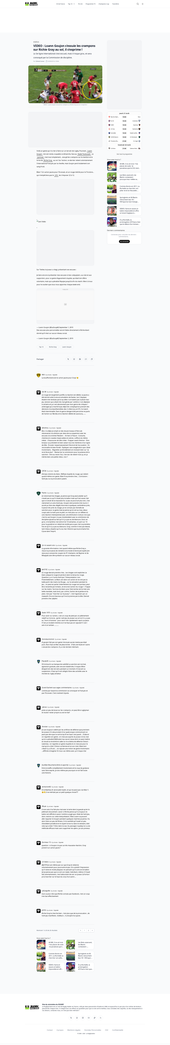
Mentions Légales (73, 1030)
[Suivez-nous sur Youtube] (88, 1017)
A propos (60, 1030)
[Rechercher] (137, 4)
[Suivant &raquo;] (92, 930)
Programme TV (90, 4)
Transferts (115, 4)
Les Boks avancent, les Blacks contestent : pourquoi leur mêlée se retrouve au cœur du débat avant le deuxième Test (85, 944)
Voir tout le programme (124, 154)
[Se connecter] (142, 4)
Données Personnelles (92, 1030)
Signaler (55, 375)
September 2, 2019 (66, 338)
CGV (106, 1030)
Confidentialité (117, 1030)
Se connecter (124, 241)
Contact (50, 1030)
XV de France (60, 4)
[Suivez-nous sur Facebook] (77, 1017)
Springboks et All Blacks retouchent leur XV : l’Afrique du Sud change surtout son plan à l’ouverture (85, 956)
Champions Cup (104, 4)
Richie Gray (48, 160)
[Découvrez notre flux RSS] (100, 1017)
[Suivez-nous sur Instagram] (82, 1017)
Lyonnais (40, 157)
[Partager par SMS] (86, 359)
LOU (56, 175)
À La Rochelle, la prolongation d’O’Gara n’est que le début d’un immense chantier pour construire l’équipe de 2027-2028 (85, 967)
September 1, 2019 (66, 327)
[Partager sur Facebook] (74, 359)
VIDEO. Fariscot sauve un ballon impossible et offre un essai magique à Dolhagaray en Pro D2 (56, 967)
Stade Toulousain (84, 154)
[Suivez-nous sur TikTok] (94, 1017)
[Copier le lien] (91, 359)
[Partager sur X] (68, 359)
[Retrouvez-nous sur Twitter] (71, 1017)
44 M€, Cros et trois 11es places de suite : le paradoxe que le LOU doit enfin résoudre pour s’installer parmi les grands (56, 944)
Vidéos (36, 42)
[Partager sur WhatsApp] (80, 359)
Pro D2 (80, 4)
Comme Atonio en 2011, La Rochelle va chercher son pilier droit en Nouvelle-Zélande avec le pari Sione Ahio (56, 956)
